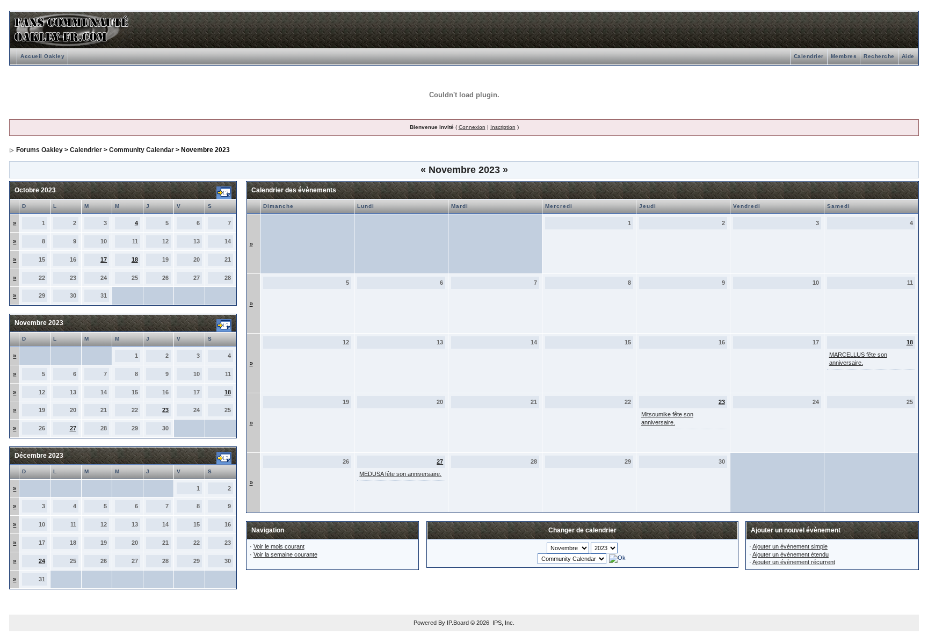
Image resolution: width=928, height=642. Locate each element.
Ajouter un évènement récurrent (793, 562)
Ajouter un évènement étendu (790, 554)
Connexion (472, 127)
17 (103, 259)
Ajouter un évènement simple (790, 546)
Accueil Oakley (42, 56)
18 (135, 259)
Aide (908, 56)
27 (73, 428)
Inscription (503, 127)
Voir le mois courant (279, 546)
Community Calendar (141, 150)
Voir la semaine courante (285, 554)
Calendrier (809, 56)
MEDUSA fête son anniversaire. (400, 474)
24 (42, 561)
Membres (844, 56)
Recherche (879, 56)
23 (165, 410)
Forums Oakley (39, 150)
